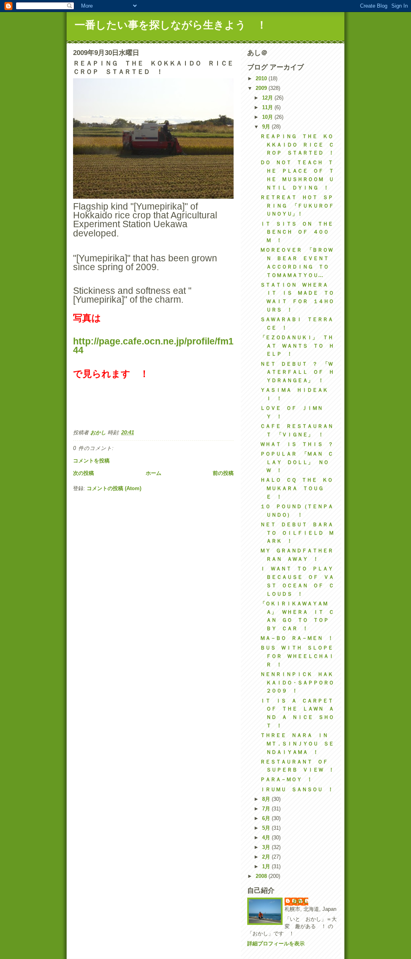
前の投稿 (223, 473)
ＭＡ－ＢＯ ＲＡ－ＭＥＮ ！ (296, 638)
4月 (267, 838)
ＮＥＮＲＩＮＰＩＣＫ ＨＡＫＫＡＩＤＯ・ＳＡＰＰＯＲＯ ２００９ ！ (299, 682)
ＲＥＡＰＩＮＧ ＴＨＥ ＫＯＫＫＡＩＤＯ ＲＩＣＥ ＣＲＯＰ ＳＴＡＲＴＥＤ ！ (297, 144)
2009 (262, 88)
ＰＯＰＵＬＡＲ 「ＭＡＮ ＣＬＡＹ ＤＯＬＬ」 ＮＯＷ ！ (296, 462)
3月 (267, 847)
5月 (267, 828)
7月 (267, 809)
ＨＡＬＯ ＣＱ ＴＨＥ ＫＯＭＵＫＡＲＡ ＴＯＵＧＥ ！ (296, 488)
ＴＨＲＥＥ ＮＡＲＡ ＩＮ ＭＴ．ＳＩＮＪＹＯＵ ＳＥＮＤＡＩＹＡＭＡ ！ (297, 743)
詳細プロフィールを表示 (276, 944)
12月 (268, 98)
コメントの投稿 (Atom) (114, 488)
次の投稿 (83, 473)
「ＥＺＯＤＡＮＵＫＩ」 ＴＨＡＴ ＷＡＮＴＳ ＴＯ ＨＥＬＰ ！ (297, 345)
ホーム (153, 473)
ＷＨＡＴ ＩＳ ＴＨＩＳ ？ (296, 444)
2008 (262, 876)
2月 (267, 857)
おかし (300, 901)
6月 (267, 818)
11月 (268, 107)
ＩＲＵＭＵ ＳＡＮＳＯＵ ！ (296, 789)
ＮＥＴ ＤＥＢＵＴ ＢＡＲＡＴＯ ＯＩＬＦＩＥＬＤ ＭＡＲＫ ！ (297, 532)
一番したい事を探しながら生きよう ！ (171, 25)
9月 (267, 127)
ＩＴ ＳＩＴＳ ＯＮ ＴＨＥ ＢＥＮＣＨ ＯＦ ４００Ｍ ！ (299, 232)
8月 (267, 799)
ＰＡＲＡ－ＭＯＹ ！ (286, 779)
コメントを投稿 (91, 461)
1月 (267, 866)
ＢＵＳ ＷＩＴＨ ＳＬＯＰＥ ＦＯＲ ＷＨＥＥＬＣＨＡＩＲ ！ (299, 656)
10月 (268, 117)
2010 (262, 78)
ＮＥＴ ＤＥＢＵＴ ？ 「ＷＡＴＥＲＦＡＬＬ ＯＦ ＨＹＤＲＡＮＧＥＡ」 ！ (297, 372)
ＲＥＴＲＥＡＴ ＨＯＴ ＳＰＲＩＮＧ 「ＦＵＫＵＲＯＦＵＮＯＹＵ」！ (297, 205)
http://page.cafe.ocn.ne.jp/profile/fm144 (153, 345)
